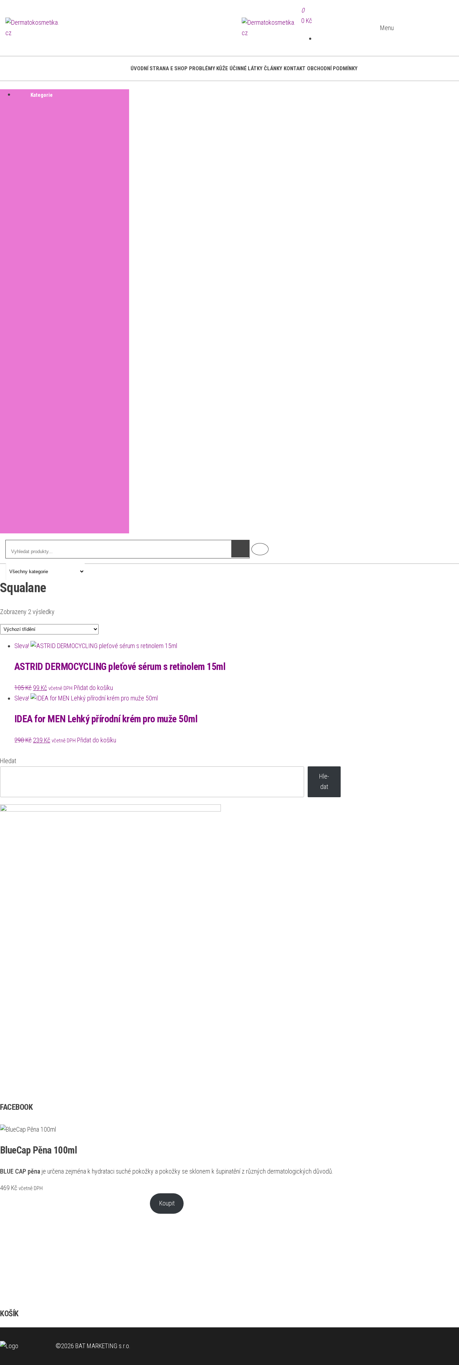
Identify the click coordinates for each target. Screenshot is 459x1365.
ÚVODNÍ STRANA (150, 68)
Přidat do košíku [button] (93, 687)
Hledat (8, 761)
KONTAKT (295, 68)
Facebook (260, 549)
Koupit (167, 1203)
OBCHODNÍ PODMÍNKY (332, 68)
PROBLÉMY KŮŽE (208, 68)
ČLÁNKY (273, 68)
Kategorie (41, 95)
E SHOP (179, 68)
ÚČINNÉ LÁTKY (246, 68)
